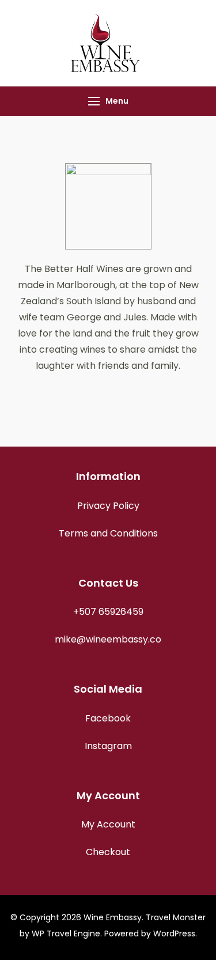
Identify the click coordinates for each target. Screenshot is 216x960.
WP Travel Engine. (67, 933)
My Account (108, 824)
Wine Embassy (113, 917)
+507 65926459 (108, 611)
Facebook (108, 718)
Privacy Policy (108, 505)
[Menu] (94, 101)
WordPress (174, 933)
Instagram (108, 746)
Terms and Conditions (108, 533)
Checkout (108, 852)
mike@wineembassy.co (108, 639)
